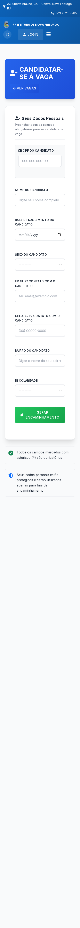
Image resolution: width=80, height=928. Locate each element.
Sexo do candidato (31, 254)
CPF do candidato (38, 150)
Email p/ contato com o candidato (35, 283)
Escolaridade (26, 380)
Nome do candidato (31, 190)
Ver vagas (26, 88)
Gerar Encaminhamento (42, 414)
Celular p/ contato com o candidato (37, 318)
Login (32, 34)
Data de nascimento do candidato (34, 222)
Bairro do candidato (32, 350)
